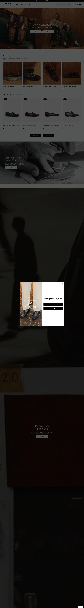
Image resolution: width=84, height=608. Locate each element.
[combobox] (80, 607)
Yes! (53, 304)
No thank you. (53, 308)
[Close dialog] (63, 283)
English (79, 606)
